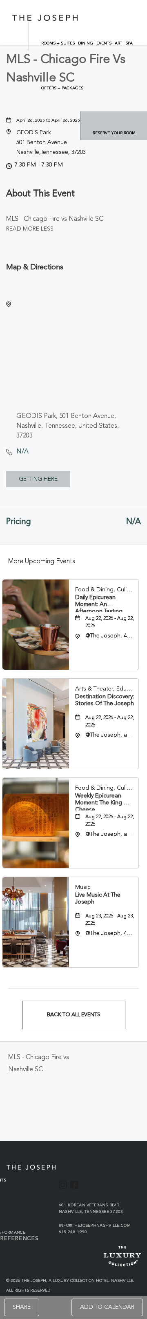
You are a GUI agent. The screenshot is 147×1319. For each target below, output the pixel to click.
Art (118, 43)
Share (22, 1307)
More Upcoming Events (41, 561)
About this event (40, 194)
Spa (129, 43)
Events (103, 43)
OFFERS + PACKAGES (62, 88)
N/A (22, 452)
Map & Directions (34, 267)
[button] (51, 142)
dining (85, 43)
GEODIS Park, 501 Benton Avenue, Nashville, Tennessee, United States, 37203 (67, 426)
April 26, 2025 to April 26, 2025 (48, 120)
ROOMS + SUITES (58, 43)
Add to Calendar (107, 1307)
